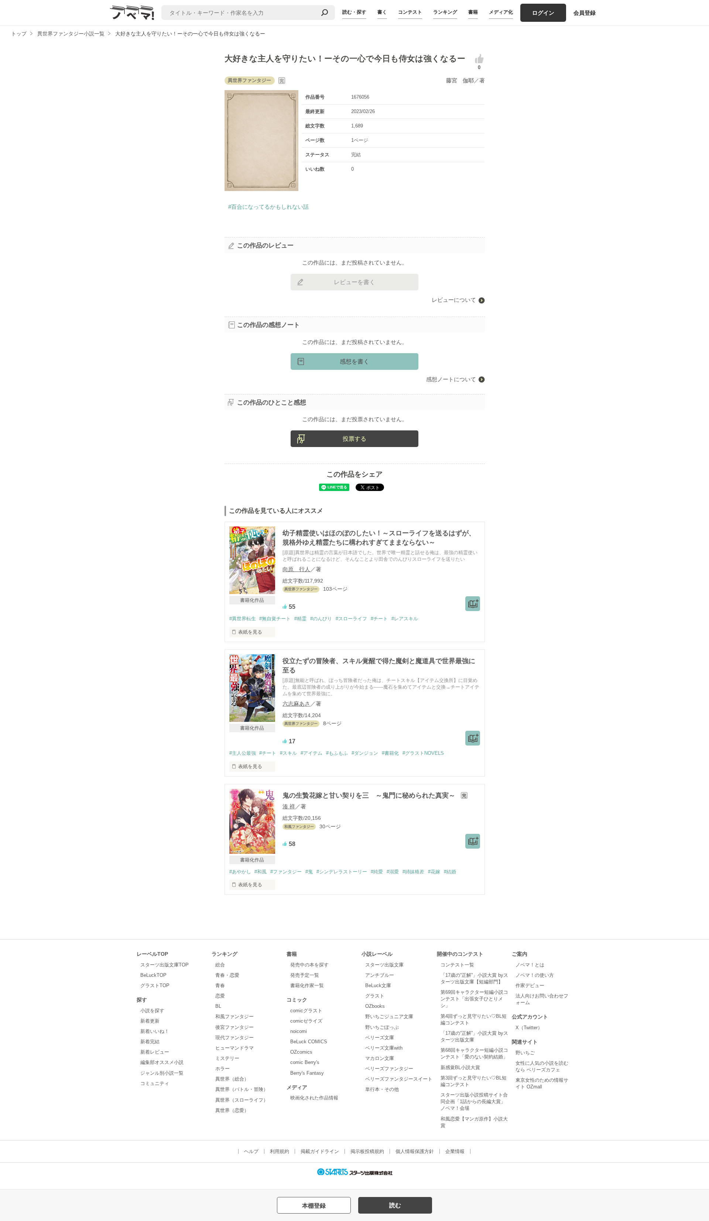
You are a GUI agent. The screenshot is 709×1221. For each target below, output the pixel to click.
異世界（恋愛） (232, 1110)
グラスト (374, 996)
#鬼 (309, 871)
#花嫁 (434, 871)
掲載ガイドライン (320, 1151)
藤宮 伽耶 (460, 80)
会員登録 (584, 13)
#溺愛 (393, 871)
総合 (220, 965)
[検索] (324, 12)
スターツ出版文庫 (384, 965)
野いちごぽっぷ (382, 1027)
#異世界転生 (242, 618)
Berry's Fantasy (307, 1073)
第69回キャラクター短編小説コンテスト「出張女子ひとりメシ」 (474, 998)
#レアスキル (404, 618)
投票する (354, 439)
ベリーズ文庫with (384, 1048)
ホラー (222, 1068)
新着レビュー (154, 1052)
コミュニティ (154, 1083)
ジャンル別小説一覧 (162, 1073)
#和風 (260, 871)
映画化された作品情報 (314, 1098)
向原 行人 (296, 569)
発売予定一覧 (304, 975)
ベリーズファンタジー (389, 1068)
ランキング (445, 12)
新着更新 (150, 1021)
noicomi (298, 1031)
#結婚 (450, 871)
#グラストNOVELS (423, 753)
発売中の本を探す (309, 965)
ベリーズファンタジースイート (398, 1079)
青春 (220, 985)
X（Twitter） (529, 1027)
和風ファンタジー (234, 1016)
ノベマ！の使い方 (535, 975)
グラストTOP (154, 985)
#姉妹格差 (413, 871)
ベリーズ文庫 (379, 1037)
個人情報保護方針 (414, 1151)
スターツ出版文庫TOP (164, 965)
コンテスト (410, 12)
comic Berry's (304, 1062)
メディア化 (501, 12)
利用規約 (279, 1151)
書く (382, 12)
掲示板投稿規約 (367, 1151)
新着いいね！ (154, 1031)
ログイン (543, 13)
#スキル (288, 753)
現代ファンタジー (234, 1037)
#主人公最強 (242, 753)
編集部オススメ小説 (162, 1062)
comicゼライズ (306, 1021)
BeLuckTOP (153, 975)
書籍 (473, 12)
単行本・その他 (382, 1089)
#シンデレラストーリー (341, 871)
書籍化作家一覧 (307, 985)
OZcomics (301, 1052)
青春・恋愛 (227, 975)
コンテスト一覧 (457, 965)
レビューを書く (354, 282)
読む (395, 1205)
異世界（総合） (232, 1079)
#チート (379, 618)
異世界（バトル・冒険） (241, 1089)
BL (218, 1006)
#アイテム (311, 753)
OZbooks (375, 1006)
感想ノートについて (451, 379)
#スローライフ (351, 618)
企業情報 (455, 1151)
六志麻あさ (296, 703)
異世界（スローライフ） (241, 1100)
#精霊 (300, 618)
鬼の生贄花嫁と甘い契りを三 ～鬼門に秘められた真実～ (369, 795)
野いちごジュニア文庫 (389, 1016)
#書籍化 (390, 753)
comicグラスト (306, 1010)
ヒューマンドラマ (234, 1048)
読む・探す (354, 12)
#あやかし (240, 871)
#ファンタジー (286, 871)
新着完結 (150, 1041)
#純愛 (377, 871)
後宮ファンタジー (234, 1027)
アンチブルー (379, 975)
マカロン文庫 (379, 1058)
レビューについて (454, 300)
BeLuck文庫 (378, 985)
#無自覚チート (275, 618)
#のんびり (321, 618)
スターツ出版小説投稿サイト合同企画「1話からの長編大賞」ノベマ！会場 (474, 1101)
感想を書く (354, 361)
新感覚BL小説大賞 (460, 1067)
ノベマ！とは (530, 965)
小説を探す (152, 1010)
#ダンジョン (365, 753)
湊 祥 (288, 806)
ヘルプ (251, 1151)
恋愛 (220, 996)
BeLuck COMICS (308, 1041)
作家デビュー (530, 985)
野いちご (525, 1052)
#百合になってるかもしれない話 (268, 207)
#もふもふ (337, 753)
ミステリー (227, 1058)
